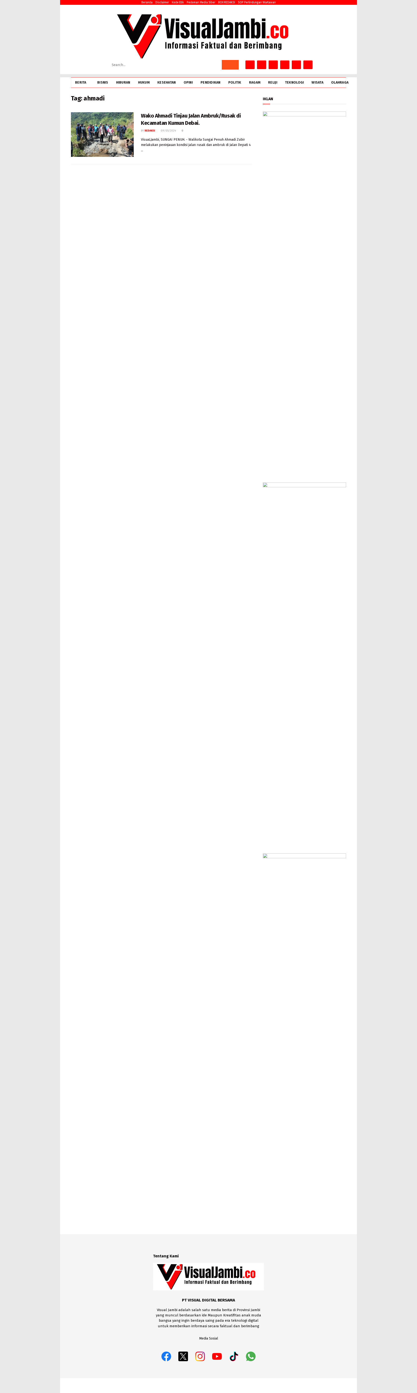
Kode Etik (178, 2)
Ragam (254, 82)
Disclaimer (162, 2)
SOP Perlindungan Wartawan (257, 2)
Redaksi (150, 130)
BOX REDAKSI (226, 2)
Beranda (147, 2)
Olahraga (339, 82)
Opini (188, 82)
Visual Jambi (337, 1385)
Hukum (144, 82)
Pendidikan (211, 82)
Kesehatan (166, 82)
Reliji (272, 82)
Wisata (317, 82)
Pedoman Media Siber (201, 2)
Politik (234, 82)
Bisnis (102, 82)
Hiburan (123, 82)
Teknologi (294, 82)
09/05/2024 (168, 130)
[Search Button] (230, 65)
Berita (80, 82)
